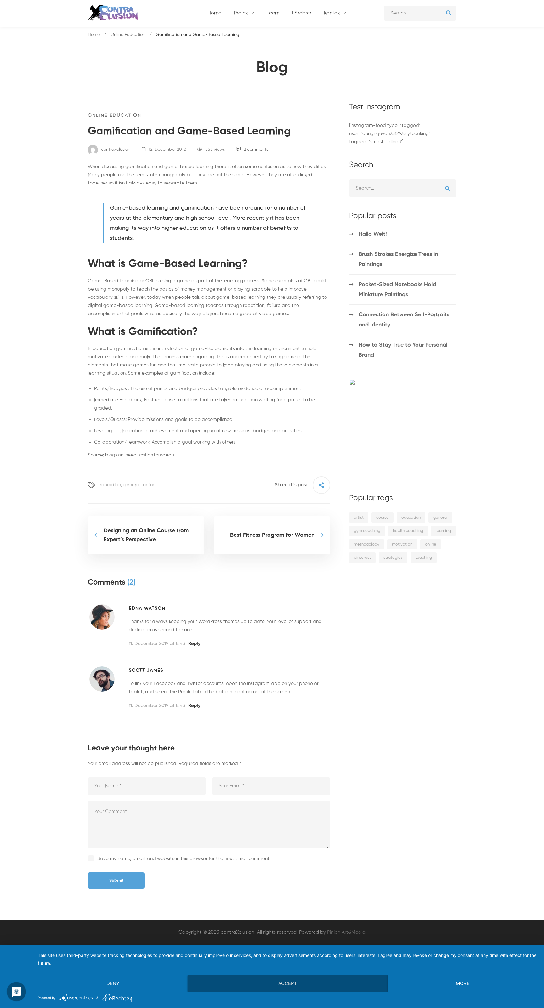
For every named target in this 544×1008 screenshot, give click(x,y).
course (382, 518)
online (149, 485)
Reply (194, 643)
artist (359, 518)
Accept (287, 983)
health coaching (408, 531)
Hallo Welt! (373, 234)
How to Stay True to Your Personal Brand (403, 350)
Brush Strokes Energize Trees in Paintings (398, 259)
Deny (112, 983)
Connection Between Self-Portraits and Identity (404, 320)
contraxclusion (115, 149)
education (110, 485)
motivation (402, 544)
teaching (423, 558)
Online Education (127, 34)
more (462, 983)
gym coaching (367, 531)
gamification (129, 348)
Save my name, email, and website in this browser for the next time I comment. (183, 858)
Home (94, 34)
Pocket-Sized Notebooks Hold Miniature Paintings (397, 289)
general (131, 485)
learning (443, 531)
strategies (393, 558)
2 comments (256, 149)
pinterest (362, 558)
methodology (366, 544)
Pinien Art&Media (346, 932)
